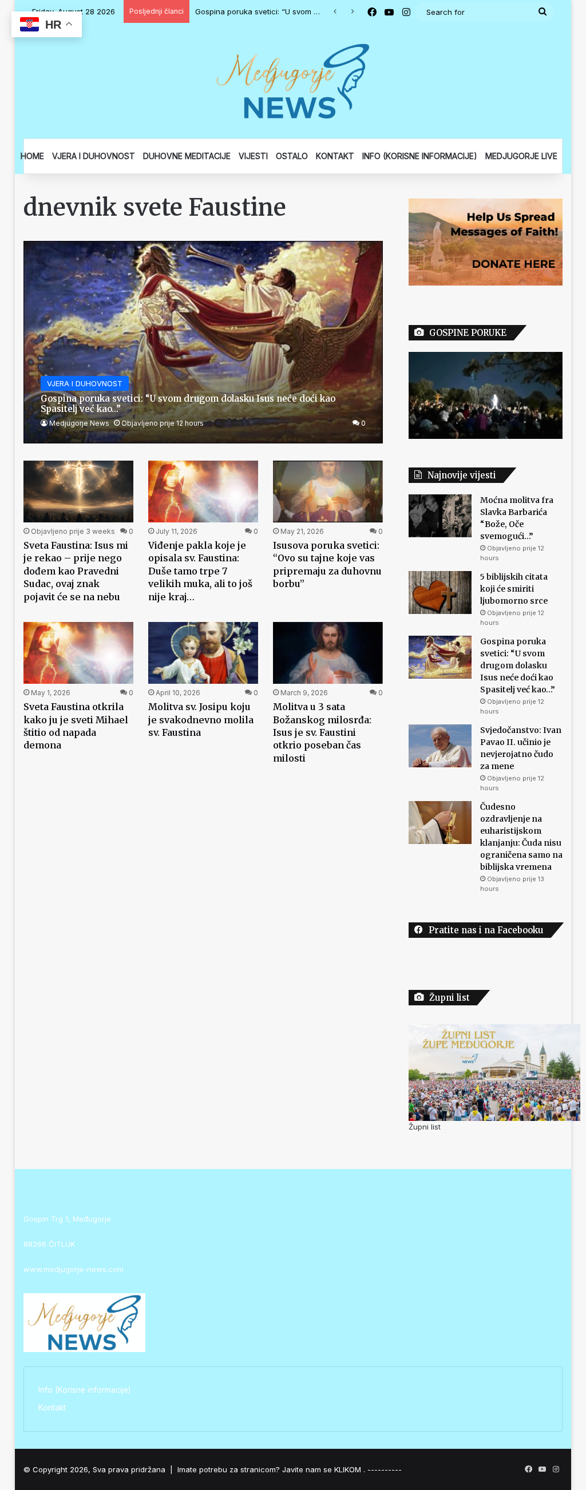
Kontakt (52, 1407)
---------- (384, 1469)
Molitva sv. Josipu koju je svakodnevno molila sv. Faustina (201, 719)
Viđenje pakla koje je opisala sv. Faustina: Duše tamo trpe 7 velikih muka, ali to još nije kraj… (200, 571)
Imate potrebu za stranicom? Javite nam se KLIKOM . (271, 1469)
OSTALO (292, 156)
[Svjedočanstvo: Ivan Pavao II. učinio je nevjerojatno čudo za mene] (440, 745)
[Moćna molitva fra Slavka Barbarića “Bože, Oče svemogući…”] (440, 515)
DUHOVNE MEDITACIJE (187, 156)
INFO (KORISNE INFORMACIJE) (419, 156)
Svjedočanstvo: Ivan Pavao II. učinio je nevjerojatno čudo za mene (312, 11)
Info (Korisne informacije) (84, 1389)
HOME (32, 156)
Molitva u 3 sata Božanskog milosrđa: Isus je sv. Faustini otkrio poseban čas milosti (322, 732)
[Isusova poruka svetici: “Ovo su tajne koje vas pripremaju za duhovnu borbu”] (328, 491)
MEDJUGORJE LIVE (521, 156)
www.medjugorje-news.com (73, 1269)
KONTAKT (335, 156)
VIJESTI (253, 156)
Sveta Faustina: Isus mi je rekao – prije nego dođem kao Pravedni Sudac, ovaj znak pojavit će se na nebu (75, 571)
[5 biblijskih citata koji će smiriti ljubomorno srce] (440, 592)
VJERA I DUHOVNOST (93, 156)
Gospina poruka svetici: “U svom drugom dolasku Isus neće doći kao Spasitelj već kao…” (517, 665)
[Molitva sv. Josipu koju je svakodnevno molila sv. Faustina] (203, 653)
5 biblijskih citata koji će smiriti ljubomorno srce (514, 589)
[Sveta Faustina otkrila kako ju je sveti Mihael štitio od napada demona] (78, 653)
